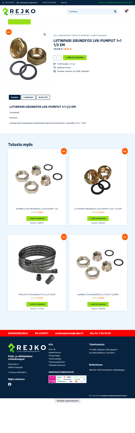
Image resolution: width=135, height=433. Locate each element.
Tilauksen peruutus (57, 365)
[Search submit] (115, 11)
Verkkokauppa (64, 35)
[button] (44, 34)
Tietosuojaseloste (57, 362)
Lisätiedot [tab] (28, 97)
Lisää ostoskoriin (74, 57)
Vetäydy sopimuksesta (67, 400)
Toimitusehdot (55, 358)
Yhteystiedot (54, 355)
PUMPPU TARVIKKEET (99, 35)
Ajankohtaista (55, 352)
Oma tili (52, 349)
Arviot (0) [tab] (43, 97)
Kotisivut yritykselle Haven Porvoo (114, 396)
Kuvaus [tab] (14, 97)
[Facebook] (9, 384)
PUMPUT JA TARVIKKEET (81, 35)
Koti (55, 35)
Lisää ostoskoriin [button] (37, 218)
